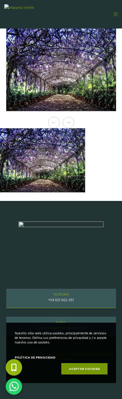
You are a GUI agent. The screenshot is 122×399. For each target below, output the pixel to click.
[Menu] (114, 14)
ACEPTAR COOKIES (84, 369)
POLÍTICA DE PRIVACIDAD (35, 357)
